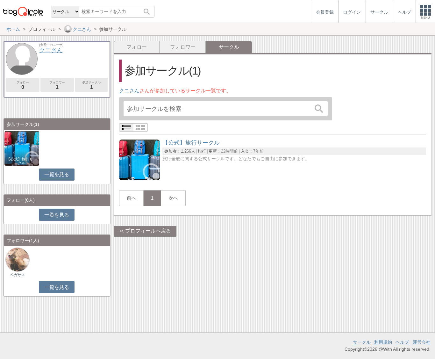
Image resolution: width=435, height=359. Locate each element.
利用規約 (383, 342)
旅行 (202, 151)
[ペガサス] (17, 259)
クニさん (129, 90)
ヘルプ (402, 342)
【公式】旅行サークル (21, 161)
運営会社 (422, 342)
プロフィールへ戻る (148, 230)
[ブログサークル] (23, 11)
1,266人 (188, 151)
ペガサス (17, 275)
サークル (362, 342)
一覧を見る (56, 174)
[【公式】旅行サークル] (139, 178)
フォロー (136, 47)
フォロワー (183, 47)
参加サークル (91, 85)
